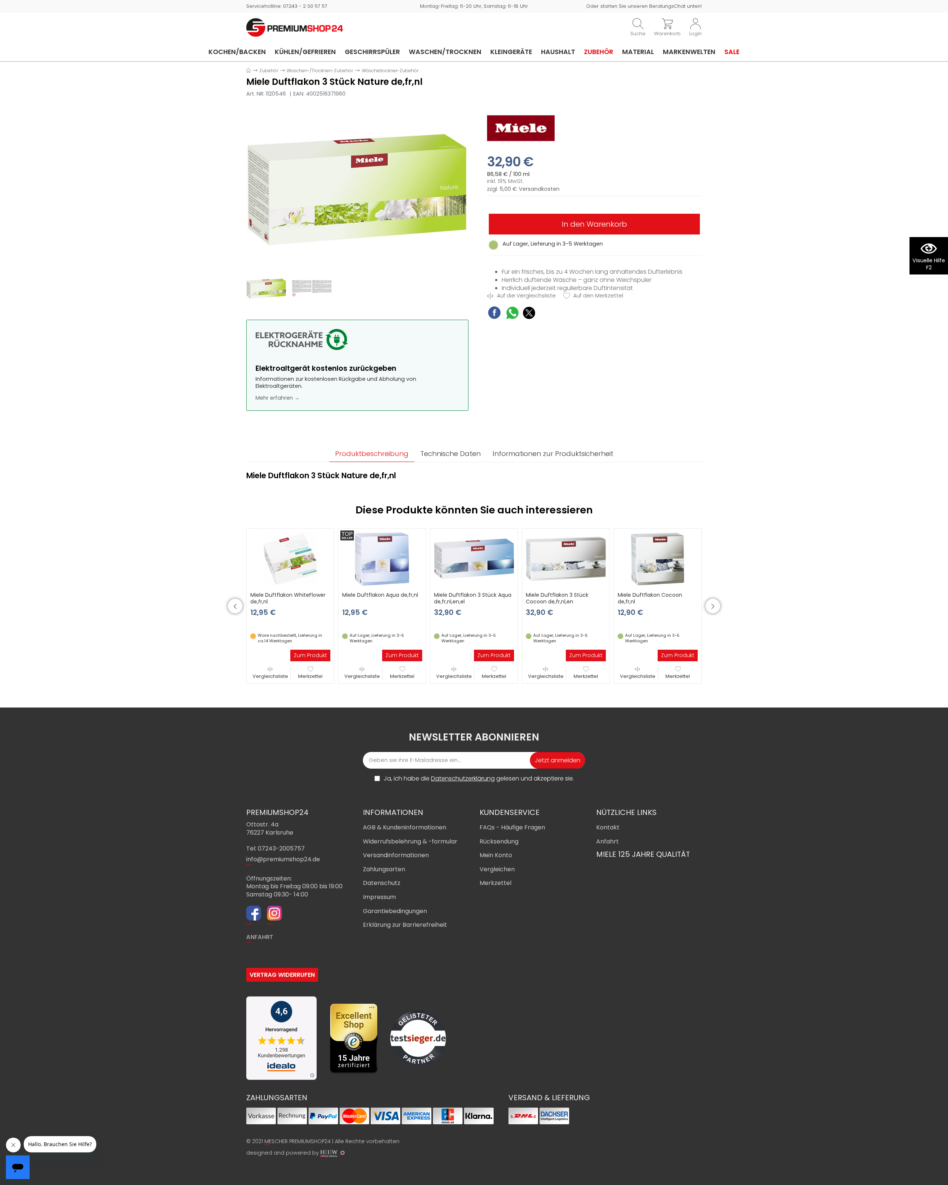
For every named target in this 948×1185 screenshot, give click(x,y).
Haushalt (558, 51)
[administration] (342, 1153)
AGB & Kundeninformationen (404, 827)
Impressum (379, 897)
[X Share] (529, 314)
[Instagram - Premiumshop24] (274, 914)
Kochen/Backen (237, 51)
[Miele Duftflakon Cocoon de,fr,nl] (658, 558)
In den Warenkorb (594, 224)
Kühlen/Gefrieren (305, 51)
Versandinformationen (396, 855)
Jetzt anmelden (557, 760)
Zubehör (598, 51)
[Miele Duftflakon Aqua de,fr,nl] (382, 558)
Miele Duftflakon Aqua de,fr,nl (380, 595)
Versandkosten (539, 189)
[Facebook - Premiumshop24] (253, 914)
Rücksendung (499, 841)
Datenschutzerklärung (463, 778)
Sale (732, 51)
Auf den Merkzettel (597, 295)
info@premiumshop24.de (283, 859)
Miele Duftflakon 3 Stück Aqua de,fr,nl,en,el (472, 598)
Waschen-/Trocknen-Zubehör (320, 70)
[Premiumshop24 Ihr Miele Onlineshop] (294, 27)
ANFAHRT (259, 937)
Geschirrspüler (372, 51)
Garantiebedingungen (395, 911)
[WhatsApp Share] (512, 314)
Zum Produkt (310, 655)
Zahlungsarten (384, 869)
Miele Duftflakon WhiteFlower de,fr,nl (288, 598)
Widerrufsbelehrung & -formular (410, 841)
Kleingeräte (511, 51)
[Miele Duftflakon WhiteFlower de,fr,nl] (290, 558)
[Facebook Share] (494, 313)
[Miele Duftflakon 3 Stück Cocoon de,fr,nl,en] (566, 558)
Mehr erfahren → (278, 398)
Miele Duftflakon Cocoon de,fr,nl (650, 598)
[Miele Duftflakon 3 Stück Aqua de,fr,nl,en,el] (474, 558)
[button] (235, 606)
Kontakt (608, 827)
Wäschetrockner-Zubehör (390, 70)
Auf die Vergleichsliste (525, 295)
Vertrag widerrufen (282, 975)
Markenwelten (689, 51)
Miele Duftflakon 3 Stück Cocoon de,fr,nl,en (557, 598)
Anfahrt (607, 841)
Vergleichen (497, 869)
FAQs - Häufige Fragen (512, 827)
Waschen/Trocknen (445, 51)
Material (638, 51)
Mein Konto (496, 855)
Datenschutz (381, 883)
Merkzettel (310, 676)
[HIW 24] (328, 1153)
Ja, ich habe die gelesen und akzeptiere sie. (479, 779)
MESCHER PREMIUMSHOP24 (297, 1141)
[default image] (357, 189)
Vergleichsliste (270, 676)
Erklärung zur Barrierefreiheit (405, 925)
